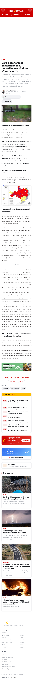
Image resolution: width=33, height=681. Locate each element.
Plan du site (5, 664)
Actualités (15, 377)
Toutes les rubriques (7, 657)
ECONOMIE (5, 645)
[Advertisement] (16, 37)
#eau (23, 388)
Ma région (17, 15)
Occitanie (25, 377)
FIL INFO (5, 15)
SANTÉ (4, 647)
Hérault (22, 635)
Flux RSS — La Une (7, 662)
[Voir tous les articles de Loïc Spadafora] (3, 92)
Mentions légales (7, 669)
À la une (12, 381)
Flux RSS (4, 659)
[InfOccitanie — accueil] (16, 10)
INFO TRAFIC (5, 635)
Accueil (4, 654)
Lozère (22, 642)
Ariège (22, 647)
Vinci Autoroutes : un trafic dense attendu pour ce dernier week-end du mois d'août (16, 566)
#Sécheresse (15, 388)
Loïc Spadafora (11, 90)
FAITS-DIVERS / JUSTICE (9, 640)
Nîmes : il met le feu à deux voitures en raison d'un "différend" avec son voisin (16, 602)
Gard (3, 59)
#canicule (5, 388)
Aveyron (22, 645)
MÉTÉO (27, 15)
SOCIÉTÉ (4, 637)
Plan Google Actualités (8, 666)
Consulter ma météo (17, 457)
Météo (21, 381)
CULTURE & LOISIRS (7, 642)
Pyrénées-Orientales (25, 640)
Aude (21, 637)
